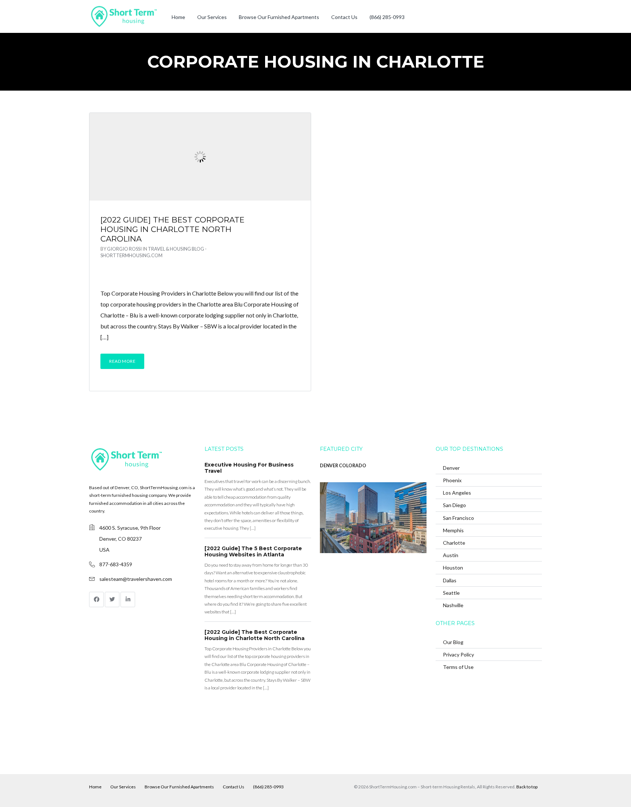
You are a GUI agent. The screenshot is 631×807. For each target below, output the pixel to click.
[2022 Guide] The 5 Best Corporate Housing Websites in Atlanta (253, 551)
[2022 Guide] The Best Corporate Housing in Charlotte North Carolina (172, 229)
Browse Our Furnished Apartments (279, 17)
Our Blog (453, 642)
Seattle (451, 593)
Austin (450, 555)
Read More (122, 361)
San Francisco (458, 518)
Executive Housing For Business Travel (249, 468)
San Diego (454, 505)
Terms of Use (458, 667)
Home (178, 17)
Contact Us (344, 17)
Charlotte (454, 543)
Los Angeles (457, 493)
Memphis (453, 530)
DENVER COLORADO (343, 465)
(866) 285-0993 (387, 17)
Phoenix (452, 480)
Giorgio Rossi (124, 249)
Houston (453, 567)
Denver (451, 468)
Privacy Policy (458, 654)
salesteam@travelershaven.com (135, 579)
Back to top (527, 786)
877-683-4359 (115, 564)
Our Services (212, 17)
